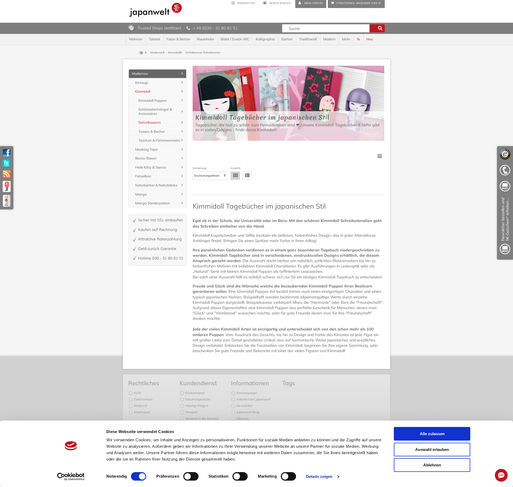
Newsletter (244, 406)
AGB (137, 393)
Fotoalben (143, 176)
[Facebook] (7, 153)
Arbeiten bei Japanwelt (253, 399)
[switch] (191, 476)
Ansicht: (236, 168)
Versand (190, 412)
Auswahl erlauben (432, 449)
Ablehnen (432, 465)
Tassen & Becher (151, 131)
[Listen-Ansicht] (247, 176)
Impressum (141, 412)
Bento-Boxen (146, 158)
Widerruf (140, 406)
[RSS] (7, 174)
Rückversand (194, 393)
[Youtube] (7, 186)
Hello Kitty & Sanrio (150, 167)
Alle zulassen (432, 433)
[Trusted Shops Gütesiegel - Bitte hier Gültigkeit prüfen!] (131, 28)
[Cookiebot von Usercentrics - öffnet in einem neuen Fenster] (71, 477)
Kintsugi (141, 82)
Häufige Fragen (196, 406)
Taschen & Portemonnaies (159, 140)
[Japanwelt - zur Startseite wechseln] (155, 10)
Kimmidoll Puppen (152, 100)
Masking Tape (146, 149)
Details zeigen (319, 476)
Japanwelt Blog (247, 412)
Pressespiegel (246, 393)
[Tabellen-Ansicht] (235, 176)
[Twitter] (7, 163)
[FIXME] (505, 227)
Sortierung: (200, 168)
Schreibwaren (149, 122)
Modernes (140, 73)
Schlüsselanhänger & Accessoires (155, 111)
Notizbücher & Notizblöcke (156, 185)
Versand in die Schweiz (201, 418)
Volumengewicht (197, 399)
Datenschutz (143, 399)
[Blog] (7, 201)
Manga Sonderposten (152, 203)
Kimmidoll (142, 91)
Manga (141, 194)
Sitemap (242, 418)
